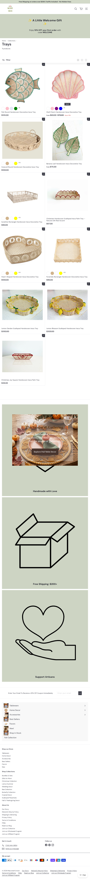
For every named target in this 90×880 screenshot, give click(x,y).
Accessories (6, 759)
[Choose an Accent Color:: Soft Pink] (7, 108)
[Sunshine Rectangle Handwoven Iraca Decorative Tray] (22, 200)
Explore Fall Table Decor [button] (45, 452)
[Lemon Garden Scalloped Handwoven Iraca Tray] (22, 308)
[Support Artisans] (45, 633)
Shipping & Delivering (9, 815)
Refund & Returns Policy (10, 812)
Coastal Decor (7, 795)
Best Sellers (6, 761)
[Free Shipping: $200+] (45, 540)
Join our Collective (8, 829)
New (3, 767)
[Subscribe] (80, 693)
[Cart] (81, 8)
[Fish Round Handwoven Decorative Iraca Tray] (22, 90)
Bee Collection (7, 789)
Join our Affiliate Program (11, 834)
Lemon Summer (7, 784)
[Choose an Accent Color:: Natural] (3, 108)
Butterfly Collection (8, 792)
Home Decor (6, 756)
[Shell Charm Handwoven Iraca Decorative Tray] (67, 90)
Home (4, 41)
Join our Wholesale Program (12, 831)
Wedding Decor (7, 787)
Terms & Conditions (9, 820)
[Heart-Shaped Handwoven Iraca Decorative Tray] (22, 254)
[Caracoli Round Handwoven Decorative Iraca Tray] (22, 145)
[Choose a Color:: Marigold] (11, 163)
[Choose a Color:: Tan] (7, 163)
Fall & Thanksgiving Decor (11, 800)
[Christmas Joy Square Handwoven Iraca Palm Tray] (22, 360)
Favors (4, 764)
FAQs (4, 823)
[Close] (75, 417)
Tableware (5, 753)
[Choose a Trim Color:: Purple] (56, 108)
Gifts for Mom (7, 778)
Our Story (5, 809)
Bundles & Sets (7, 776)
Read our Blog (7, 826)
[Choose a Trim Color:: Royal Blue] (60, 108)
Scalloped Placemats (9, 798)
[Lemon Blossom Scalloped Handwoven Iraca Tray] (67, 308)
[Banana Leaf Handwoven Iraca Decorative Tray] (67, 143)
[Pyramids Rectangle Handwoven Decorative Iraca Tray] (67, 254)
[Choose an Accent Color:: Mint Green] (15, 108)
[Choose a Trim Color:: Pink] (52, 108)
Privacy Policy (7, 817)
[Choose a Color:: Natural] (3, 163)
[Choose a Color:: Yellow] (15, 163)
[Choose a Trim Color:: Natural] (48, 108)
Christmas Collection (9, 781)
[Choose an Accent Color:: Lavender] (11, 108)
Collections (11, 41)
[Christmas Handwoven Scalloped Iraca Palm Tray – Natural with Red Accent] (67, 199)
